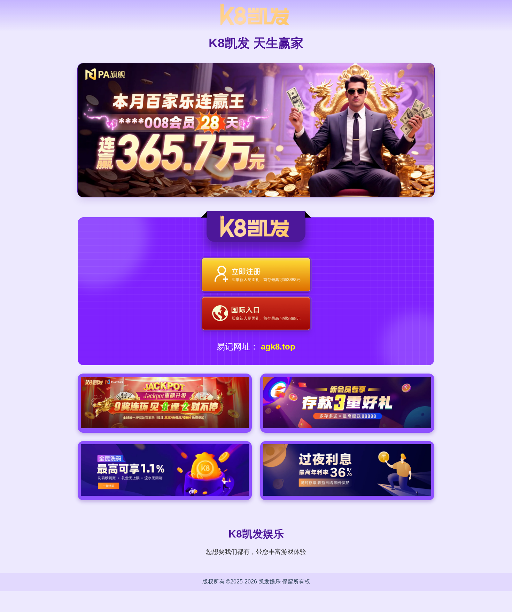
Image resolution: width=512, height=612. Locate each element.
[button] (250, 191)
